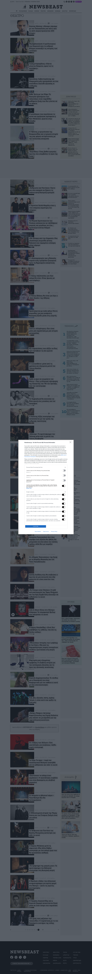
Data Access (46, 531)
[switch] (64, 470)
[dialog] (46, 487)
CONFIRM (35, 526)
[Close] (71, 442)
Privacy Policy (54, 531)
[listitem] (46, 467)
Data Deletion (38, 531)
